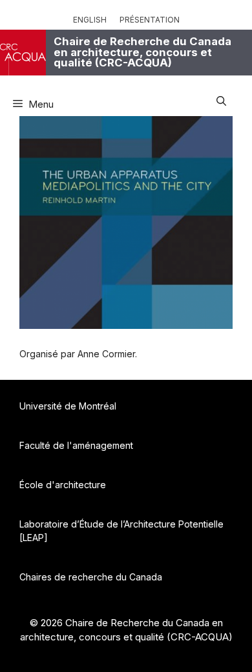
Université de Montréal (67, 405)
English (90, 20)
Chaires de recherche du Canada (90, 576)
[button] (221, 99)
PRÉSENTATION (150, 20)
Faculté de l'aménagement (76, 445)
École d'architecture (62, 484)
